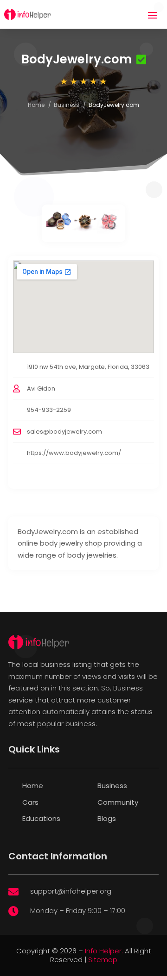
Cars (30, 802)
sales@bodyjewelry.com (64, 431)
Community (117, 802)
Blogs (106, 818)
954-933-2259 (49, 409)
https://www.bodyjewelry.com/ (74, 452)
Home (36, 105)
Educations (41, 818)
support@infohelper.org (70, 891)
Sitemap (102, 959)
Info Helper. (104, 951)
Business (66, 105)
